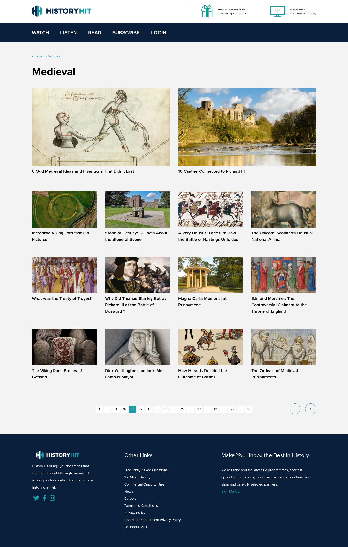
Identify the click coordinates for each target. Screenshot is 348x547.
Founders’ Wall (135, 526)
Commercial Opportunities (144, 484)
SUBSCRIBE (297, 9)
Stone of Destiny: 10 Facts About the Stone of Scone (136, 236)
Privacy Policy (134, 512)
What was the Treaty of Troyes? (62, 298)
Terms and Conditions (141, 505)
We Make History (137, 477)
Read (94, 32)
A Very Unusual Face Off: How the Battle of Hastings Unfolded (208, 236)
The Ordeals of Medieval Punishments (274, 374)
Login (158, 32)
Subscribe (126, 32)
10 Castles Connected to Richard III (211, 171)
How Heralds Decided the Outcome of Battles (202, 374)
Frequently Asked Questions (146, 470)
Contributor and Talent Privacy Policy (152, 519)
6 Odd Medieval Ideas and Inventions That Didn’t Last (83, 171)
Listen (68, 32)
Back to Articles (46, 56)
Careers (130, 498)
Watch (40, 32)
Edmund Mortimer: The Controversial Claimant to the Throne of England (279, 304)
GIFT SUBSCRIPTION (231, 9)
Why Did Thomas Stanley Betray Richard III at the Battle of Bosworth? (135, 304)
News (128, 491)
